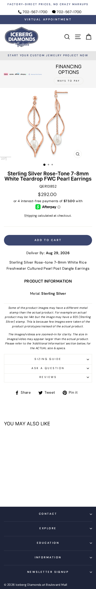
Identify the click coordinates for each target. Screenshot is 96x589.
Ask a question (47, 368)
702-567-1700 (35, 12)
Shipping (30, 216)
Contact (48, 514)
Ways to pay (68, 80)
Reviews (48, 377)
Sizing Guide (47, 359)
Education (48, 543)
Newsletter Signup (48, 572)
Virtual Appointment (48, 19)
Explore (47, 528)
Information (48, 557)
